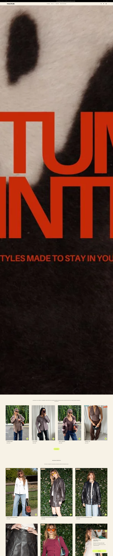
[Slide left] (6, 1)
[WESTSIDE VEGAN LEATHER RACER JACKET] (56, 492)
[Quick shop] (27, 439)
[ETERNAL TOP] (95, 422)
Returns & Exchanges (63, 3)
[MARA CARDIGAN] (69, 422)
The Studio (48, 3)
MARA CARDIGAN (62, 441)
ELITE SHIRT (35, 441)
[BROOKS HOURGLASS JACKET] (22, 492)
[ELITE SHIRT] (43, 422)
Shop (52, 3)
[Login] (103, 3)
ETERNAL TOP (87, 441)
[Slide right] (106, 1)
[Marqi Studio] (10, 4)
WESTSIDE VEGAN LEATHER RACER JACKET (49, 517)
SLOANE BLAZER (10, 441)
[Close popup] (106, 531)
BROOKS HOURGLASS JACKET (12, 517)
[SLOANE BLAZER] (17, 422)
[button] (101, 3)
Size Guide (57, 3)
